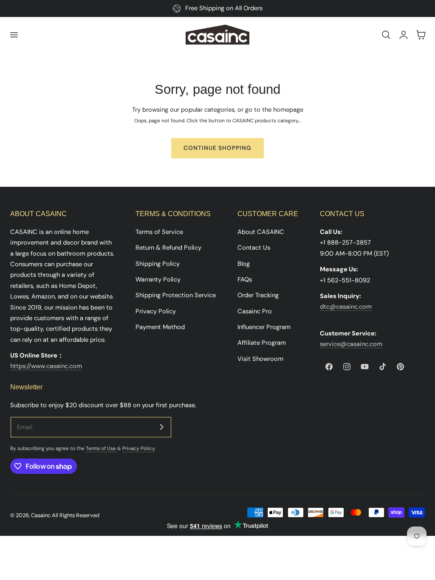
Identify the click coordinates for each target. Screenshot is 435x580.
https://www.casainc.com (46, 366)
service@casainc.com (351, 344)
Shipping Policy (158, 263)
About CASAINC (260, 232)
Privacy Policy (156, 311)
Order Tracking (258, 295)
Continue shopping (217, 148)
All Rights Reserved (75, 515)
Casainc (41, 515)
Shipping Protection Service (176, 295)
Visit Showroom (260, 358)
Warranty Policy (158, 279)
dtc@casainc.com (346, 306)
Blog (243, 263)
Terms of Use (101, 448)
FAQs (244, 279)
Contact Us (253, 247)
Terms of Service (159, 232)
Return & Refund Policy (168, 247)
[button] (13, 34)
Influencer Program (264, 327)
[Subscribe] (161, 427)
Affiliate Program (261, 342)
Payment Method (160, 327)
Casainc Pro (254, 311)
